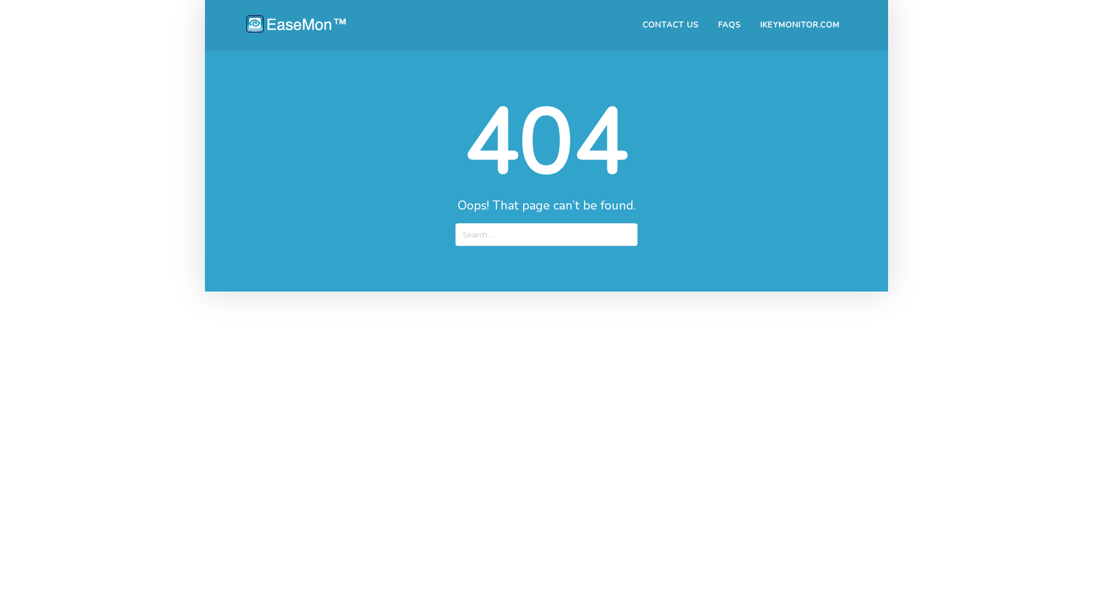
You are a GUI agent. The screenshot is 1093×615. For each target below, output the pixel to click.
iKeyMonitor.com (800, 24)
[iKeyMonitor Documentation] (296, 29)
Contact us (671, 24)
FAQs (729, 24)
